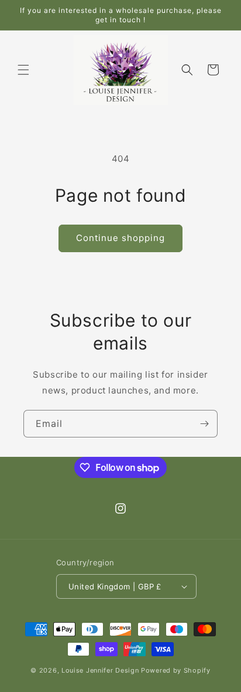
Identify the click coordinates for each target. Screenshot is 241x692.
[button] (23, 70)
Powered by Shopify (176, 670)
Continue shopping (120, 237)
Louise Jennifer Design (100, 670)
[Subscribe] (204, 423)
